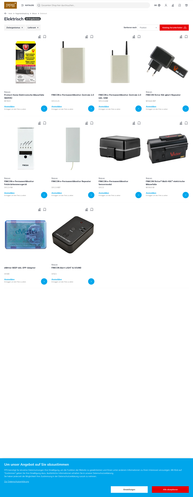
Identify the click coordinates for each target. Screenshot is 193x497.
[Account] (166, 5)
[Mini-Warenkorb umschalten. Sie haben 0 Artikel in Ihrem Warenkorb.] (186, 5)
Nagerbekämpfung (22, 13)
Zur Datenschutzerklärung (16, 481)
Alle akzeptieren (170, 489)
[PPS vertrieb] (10, 5)
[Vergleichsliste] (172, 5)
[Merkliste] (179, 5)
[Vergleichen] (39, 37)
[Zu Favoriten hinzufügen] (44, 37)
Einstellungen (129, 489)
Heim (10, 13)
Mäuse (34, 13)
